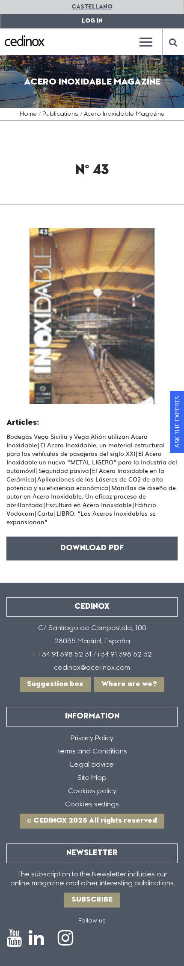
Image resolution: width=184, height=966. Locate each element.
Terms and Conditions (92, 751)
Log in (92, 21)
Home (28, 114)
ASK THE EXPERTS (176, 422)
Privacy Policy (92, 738)
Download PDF (92, 548)
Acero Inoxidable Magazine (124, 114)
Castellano (92, 7)
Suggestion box (55, 684)
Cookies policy (92, 791)
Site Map (92, 778)
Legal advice (92, 765)
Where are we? (129, 684)
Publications (60, 114)
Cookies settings (92, 804)
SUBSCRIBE (92, 899)
